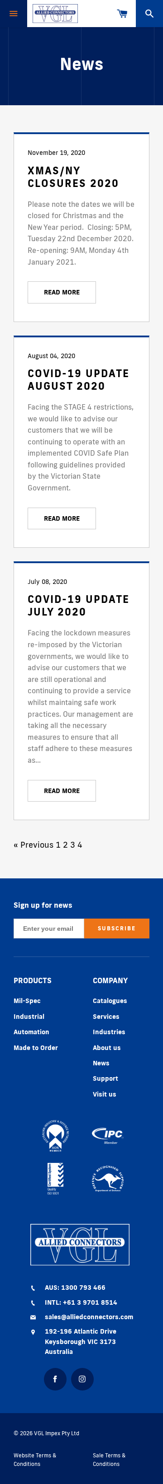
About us (107, 1048)
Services (106, 1017)
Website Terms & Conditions (35, 1459)
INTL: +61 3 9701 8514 (81, 1302)
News (101, 1063)
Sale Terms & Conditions (109, 1459)
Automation (31, 1032)
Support (105, 1078)
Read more (62, 292)
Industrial (29, 1017)
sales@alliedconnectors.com (89, 1317)
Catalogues (110, 1001)
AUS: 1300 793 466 (75, 1287)
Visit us (104, 1094)
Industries (109, 1032)
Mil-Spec (27, 1001)
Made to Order (36, 1048)
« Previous (33, 844)
